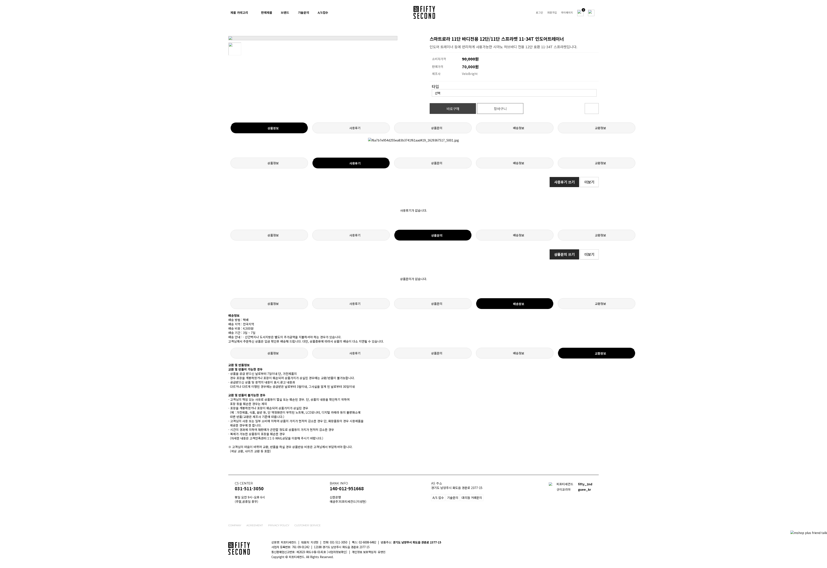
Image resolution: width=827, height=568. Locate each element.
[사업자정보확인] (337, 552)
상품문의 (436, 128)
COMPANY (234, 525)
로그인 (539, 12)
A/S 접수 (438, 497)
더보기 (589, 182)
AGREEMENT (254, 525)
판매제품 (266, 12)
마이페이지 (567, 12)
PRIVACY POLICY (278, 525)
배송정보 (518, 128)
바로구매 (452, 108)
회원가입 (552, 12)
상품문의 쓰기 (564, 254)
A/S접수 (323, 12)
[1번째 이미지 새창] (234, 48)
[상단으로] (821, 551)
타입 (435, 86)
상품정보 (273, 128)
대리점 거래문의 (472, 497)
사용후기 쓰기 (564, 182)
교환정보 (600, 128)
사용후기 (355, 128)
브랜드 (285, 12)
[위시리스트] (592, 108)
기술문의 (303, 12)
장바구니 (500, 108)
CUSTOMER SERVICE (307, 525)
